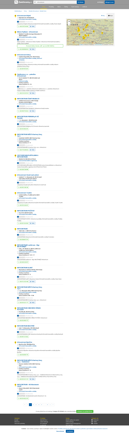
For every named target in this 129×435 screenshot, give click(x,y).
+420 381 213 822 (23, 336)
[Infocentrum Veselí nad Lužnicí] (86, 36)
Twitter (95, 421)
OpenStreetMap (98, 44)
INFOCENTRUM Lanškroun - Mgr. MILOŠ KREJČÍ (28, 246)
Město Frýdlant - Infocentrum (27, 32)
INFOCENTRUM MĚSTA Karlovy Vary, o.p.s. (29, 135)
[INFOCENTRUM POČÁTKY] (88, 35)
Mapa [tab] (111, 15)
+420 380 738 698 (23, 169)
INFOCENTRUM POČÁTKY (25, 211)
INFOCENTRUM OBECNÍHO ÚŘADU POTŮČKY (29, 309)
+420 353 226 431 (23, 205)
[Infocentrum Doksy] (86, 27)
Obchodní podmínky (19, 423)
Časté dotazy (75, 7)
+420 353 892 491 (23, 129)
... (44, 404)
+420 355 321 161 (23, 379)
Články (66, 7)
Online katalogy (44, 421)
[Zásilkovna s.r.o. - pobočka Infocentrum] (87, 26)
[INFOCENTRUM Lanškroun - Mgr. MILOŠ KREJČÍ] (94, 31)
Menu (59, 7)
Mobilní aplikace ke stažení (72, 420)
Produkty (51, 7)
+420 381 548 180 (23, 187)
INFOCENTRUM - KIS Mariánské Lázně (28, 385)
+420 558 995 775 (23, 354)
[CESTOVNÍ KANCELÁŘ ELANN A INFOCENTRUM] (83, 38)
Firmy (43, 7)
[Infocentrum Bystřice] (102, 33)
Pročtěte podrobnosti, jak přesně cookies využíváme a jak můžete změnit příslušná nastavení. (83, 428)
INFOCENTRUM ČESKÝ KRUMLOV (28, 99)
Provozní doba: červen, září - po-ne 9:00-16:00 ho (40, 46)
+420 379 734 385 (23, 26)
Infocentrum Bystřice (24, 342)
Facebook (95, 420)
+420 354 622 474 (23, 398)
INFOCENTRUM (22, 229)
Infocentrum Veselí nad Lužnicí (28, 175)
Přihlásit (101, 2)
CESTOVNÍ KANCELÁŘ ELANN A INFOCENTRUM (27, 156)
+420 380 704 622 (23, 111)
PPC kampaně (43, 423)
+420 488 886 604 (23, 49)
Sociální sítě (43, 425)
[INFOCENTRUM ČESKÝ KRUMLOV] (85, 38)
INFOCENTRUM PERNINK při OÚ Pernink (28, 117)
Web (33, 26)
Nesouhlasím (60, 431)
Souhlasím (70, 431)
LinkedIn (95, 423)
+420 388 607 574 (23, 239)
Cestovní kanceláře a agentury (28, 160)
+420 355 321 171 (23, 302)
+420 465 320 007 (23, 262)
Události (84, 7)
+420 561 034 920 (23, 223)
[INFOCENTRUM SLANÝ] (84, 29)
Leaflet (81, 44)
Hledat (81, 2)
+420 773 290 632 (23, 150)
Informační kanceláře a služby (27, 19)
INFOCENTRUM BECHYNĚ (25, 326)
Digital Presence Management (73, 423)
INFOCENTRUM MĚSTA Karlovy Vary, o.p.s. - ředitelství (29, 361)
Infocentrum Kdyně (24, 16)
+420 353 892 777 (23, 320)
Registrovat (110, 2)
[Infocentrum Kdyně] (79, 35)
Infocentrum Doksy (24, 55)
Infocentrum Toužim (24, 193)
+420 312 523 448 (23, 281)
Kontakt (16, 420)
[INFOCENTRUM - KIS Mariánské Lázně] (78, 31)
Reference (16, 421)
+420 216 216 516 (23, 93)
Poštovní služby (23, 81)
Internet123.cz (43, 420)
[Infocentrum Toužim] (79, 30)
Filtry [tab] (103, 15)
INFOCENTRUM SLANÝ (24, 268)
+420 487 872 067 (23, 69)
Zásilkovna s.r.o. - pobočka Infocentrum (26, 75)
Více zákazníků (69, 425)
